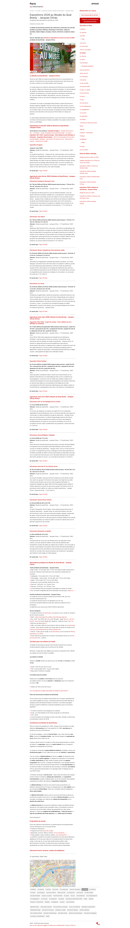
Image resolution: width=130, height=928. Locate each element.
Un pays (82, 146)
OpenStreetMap (66, 886)
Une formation (84, 149)
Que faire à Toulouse (48, 910)
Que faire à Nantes (72, 910)
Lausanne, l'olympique (90, 913)
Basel (47, 916)
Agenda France (34, 907)
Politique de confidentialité (56, 925)
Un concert (83, 113)
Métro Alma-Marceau (55, 617)
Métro (83, 142)
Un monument (84, 46)
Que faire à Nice (62, 913)
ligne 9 (44, 617)
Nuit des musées (48, 830)
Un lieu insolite (84, 83)
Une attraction (84, 103)
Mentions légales (42, 925)
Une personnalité (85, 86)
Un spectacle (83, 116)
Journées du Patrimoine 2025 (88, 122)
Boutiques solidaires (87, 66)
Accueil (32, 10)
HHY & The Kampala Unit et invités (64, 137)
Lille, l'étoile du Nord (36, 913)
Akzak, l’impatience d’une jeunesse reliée (52, 133)
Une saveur (83, 80)
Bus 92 (37, 621)
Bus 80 (32, 621)
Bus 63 (72, 619)
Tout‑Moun (36, 133)
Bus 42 (47, 619)
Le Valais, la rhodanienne (37, 916)
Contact (67, 925)
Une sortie (83, 43)
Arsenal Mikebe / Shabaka (37, 139)
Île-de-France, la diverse (60, 907)
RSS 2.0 (73, 925)
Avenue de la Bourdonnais (37, 629)
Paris (33, 3)
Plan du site (33, 925)
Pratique (82, 136)
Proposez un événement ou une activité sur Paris (90, 20)
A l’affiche (82, 29)
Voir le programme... (59, 832)
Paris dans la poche (46, 907)
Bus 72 (71, 621)
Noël (83, 39)
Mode (81, 126)
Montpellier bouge (35, 910)
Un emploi (83, 119)
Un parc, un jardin (85, 90)
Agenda (82, 129)
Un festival (83, 56)
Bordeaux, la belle (61, 910)
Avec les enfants (84, 70)
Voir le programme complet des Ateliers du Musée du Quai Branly (49, 690)
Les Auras (68, 133)
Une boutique (84, 62)
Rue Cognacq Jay (55, 629)
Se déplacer (83, 139)
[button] (53, 872)
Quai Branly (47, 613)
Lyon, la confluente (74, 907)
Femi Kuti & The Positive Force (55, 139)
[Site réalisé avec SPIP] (98, 923)
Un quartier (83, 32)
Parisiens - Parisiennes (86, 132)
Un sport (82, 96)
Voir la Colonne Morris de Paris (89, 15)
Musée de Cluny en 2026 (87, 192)
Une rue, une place (85, 49)
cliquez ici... (70, 590)
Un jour (82, 99)
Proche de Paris (84, 93)
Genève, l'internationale (75, 913)
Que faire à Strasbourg (50, 913)
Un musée (37, 10)
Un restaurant (84, 76)
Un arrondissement (85, 106)
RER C (44, 623)
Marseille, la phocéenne (88, 907)
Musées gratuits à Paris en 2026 (89, 157)
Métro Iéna (38, 617)
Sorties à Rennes (84, 910)
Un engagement (84, 109)
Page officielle (43, 170)
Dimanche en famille (41, 141)
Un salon (82, 59)
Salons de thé (84, 73)
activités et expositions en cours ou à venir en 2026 (58, 37)
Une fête (82, 35)
